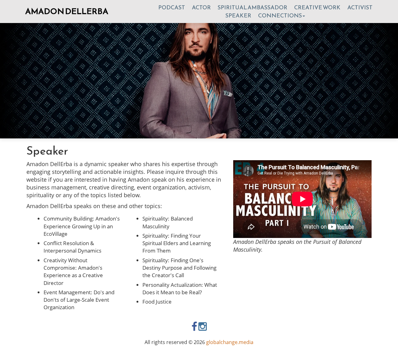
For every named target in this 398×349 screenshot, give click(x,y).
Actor (201, 7)
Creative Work (317, 7)
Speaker (238, 15)
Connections (280, 15)
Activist (360, 7)
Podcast (171, 7)
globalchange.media (229, 342)
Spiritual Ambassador (252, 7)
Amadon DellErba (66, 11)
